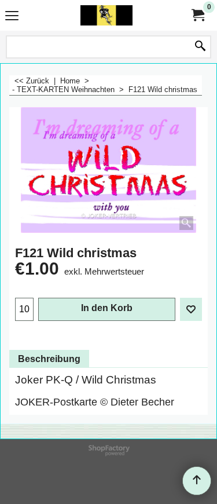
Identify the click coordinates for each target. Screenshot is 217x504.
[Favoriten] (191, 309)
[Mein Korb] (197, 15)
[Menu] (12, 16)
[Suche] (200, 47)
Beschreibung (49, 359)
